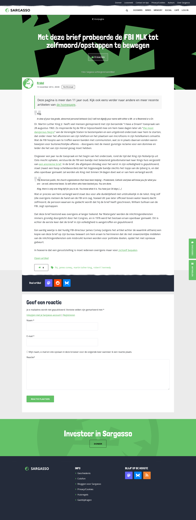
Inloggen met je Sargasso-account (44, 315)
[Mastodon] (129, 475)
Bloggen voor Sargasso (89, 483)
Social (168, 10)
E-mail (30, 336)
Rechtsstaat (68, 87)
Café (176, 10)
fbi (56, 267)
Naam (30, 320)
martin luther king (83, 267)
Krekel (40, 83)
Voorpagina (99, 19)
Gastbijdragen (84, 499)
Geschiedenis (84, 473)
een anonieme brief (50, 164)
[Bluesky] (138, 475)
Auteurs (171, 2)
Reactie (30, 357)
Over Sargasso (183, 2)
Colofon (81, 478)
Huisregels (82, 494)
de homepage (66, 104)
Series (148, 10)
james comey (65, 267)
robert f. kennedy (102, 267)
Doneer (118, 2)
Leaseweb (128, 2)
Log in (185, 10)
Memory (158, 10)
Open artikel (41, 258)
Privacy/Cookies (158, 2)
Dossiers (137, 10)
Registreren (69, 315)
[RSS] (147, 475)
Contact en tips (142, 2)
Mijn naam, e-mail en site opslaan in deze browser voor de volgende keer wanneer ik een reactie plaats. (80, 351)
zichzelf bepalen (127, 250)
